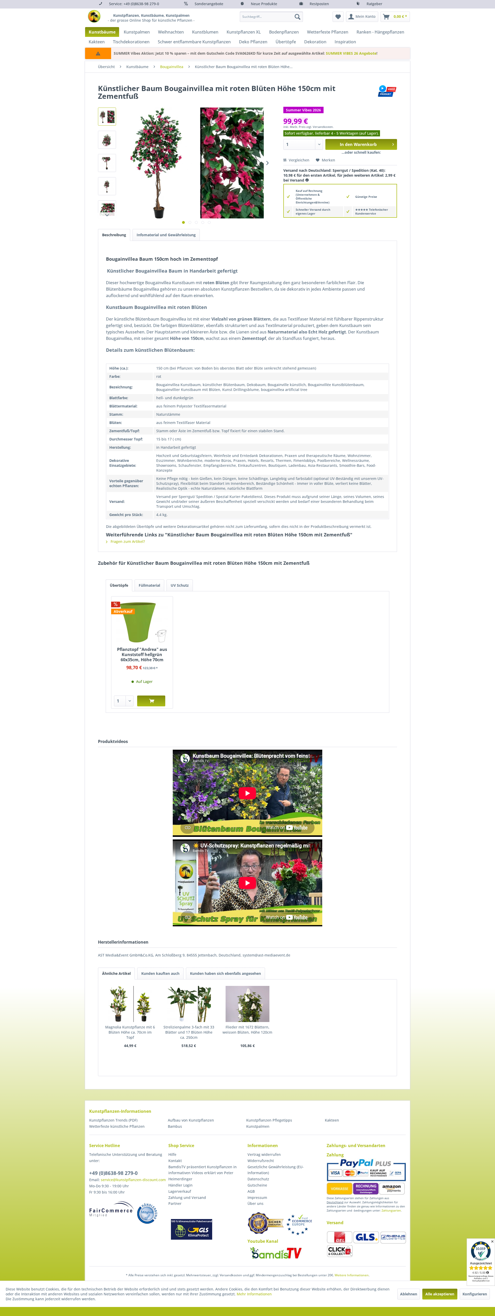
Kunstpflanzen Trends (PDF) (113, 1120)
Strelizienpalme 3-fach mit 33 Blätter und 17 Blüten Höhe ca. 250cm (188, 1032)
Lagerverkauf (179, 1191)
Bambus (175, 1126)
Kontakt (175, 1160)
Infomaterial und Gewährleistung (166, 234)
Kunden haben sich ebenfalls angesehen (225, 973)
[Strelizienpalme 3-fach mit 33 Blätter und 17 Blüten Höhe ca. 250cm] (188, 1004)
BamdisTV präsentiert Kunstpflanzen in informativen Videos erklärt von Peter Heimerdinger (202, 1173)
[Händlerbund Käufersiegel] (266, 1223)
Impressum (257, 1197)
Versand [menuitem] (335, 1222)
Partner (175, 1203)
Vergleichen (298, 160)
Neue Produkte (264, 3)
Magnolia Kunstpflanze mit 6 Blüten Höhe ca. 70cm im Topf (130, 1032)
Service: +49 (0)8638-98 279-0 (134, 3)
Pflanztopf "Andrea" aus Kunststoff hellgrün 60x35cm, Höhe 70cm (142, 654)
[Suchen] (297, 17)
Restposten (319, 3)
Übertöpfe (119, 585)
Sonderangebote (209, 3)
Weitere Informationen (352, 1275)
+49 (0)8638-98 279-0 (113, 1173)
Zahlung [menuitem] (335, 1155)
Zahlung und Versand (187, 1197)
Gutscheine (257, 1185)
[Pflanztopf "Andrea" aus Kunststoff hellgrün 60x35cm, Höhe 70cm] (142, 622)
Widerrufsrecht (261, 1160)
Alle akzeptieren (439, 1294)
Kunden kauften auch (160, 973)
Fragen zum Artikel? (127, 541)
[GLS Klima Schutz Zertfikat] (191, 1229)
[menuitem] (271, 17)
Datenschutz (258, 1178)
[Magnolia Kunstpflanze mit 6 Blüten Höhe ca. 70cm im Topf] (130, 1004)
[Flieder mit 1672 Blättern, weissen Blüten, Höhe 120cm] (247, 1004)
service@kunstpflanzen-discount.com (133, 1179)
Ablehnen (408, 1294)
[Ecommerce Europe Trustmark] (299, 1225)
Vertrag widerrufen (264, 1154)
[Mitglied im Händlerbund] (147, 1213)
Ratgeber (374, 3)
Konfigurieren (475, 1294)
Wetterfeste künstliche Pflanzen (117, 1126)
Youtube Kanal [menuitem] (263, 1241)
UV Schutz (180, 585)
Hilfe (172, 1154)
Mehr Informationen (254, 1294)
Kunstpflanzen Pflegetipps (269, 1120)
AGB (251, 1191)
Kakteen (332, 1120)
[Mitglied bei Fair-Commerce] (111, 1208)
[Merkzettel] (338, 17)
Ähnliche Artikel (116, 973)
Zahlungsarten (391, 1210)
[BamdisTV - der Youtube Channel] (276, 1253)
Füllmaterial (149, 585)
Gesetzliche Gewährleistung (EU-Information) (276, 1169)
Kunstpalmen (257, 1126)
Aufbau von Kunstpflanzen (191, 1120)
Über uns (255, 1203)
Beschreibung (114, 234)
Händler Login (180, 1185)
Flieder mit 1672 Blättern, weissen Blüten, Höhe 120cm (247, 1030)
